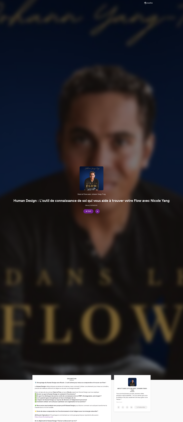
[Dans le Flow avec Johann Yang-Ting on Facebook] (118, 407)
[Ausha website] (148, 3)
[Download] (97, 211)
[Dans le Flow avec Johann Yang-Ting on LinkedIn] (131, 407)
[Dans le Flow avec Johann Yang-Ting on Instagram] (127, 407)
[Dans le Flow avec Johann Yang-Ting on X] (122, 407)
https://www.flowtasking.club (44, 417)
